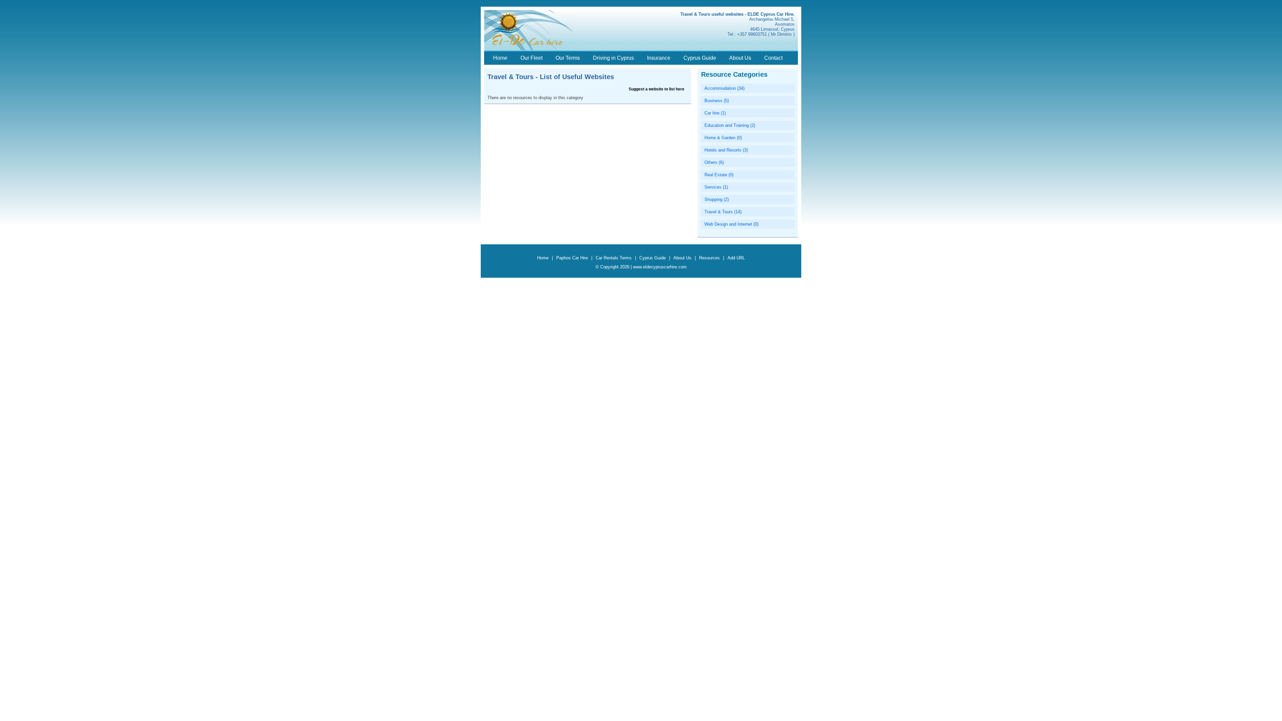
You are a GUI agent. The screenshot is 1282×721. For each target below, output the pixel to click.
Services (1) (716, 187)
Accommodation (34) (724, 88)
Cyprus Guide (699, 58)
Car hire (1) (715, 112)
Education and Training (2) (729, 125)
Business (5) (716, 100)
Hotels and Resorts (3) (726, 150)
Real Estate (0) (718, 174)
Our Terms (568, 58)
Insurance (658, 58)
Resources (709, 257)
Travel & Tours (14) (722, 211)
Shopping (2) (716, 199)
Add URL (736, 257)
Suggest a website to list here (656, 89)
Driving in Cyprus (613, 58)
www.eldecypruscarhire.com (660, 266)
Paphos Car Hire (572, 257)
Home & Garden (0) (723, 137)
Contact (773, 58)
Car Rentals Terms (614, 257)
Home (500, 58)
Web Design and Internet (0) (731, 224)
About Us (740, 58)
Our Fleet (531, 58)
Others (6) (714, 162)
